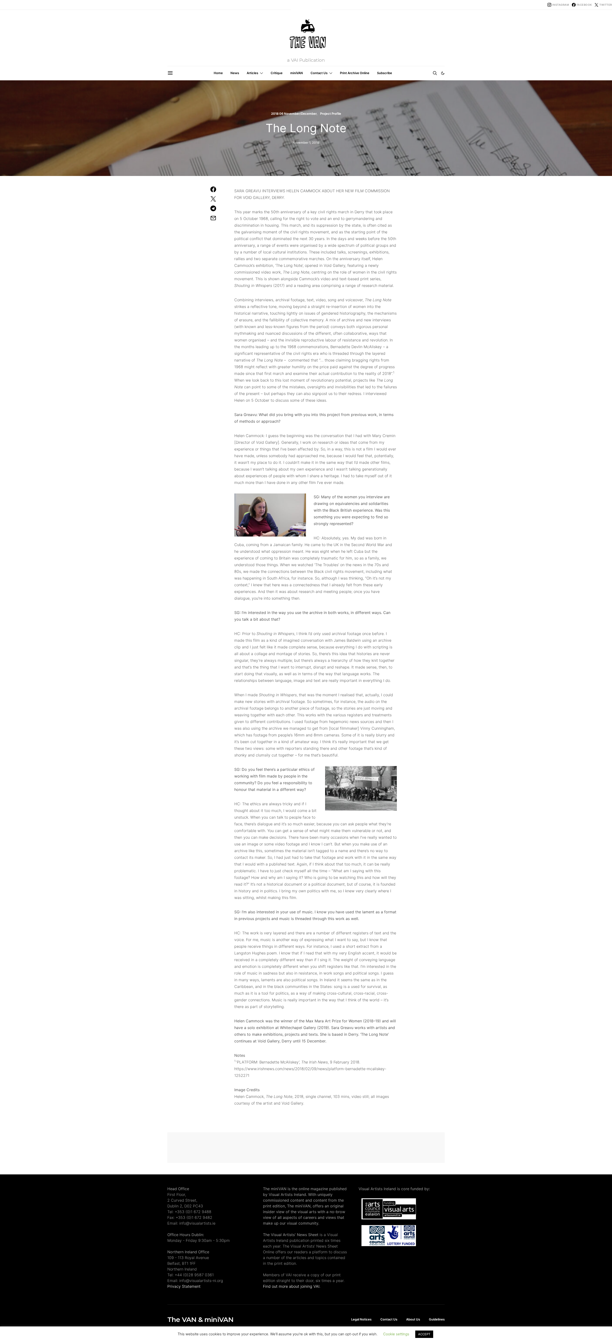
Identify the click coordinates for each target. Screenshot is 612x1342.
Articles (252, 73)
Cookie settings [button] (396, 1334)
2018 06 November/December (294, 113)
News (234, 73)
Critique (277, 73)
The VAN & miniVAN (200, 1319)
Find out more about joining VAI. (291, 1286)
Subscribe (384, 73)
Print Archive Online (354, 73)
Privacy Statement (184, 1286)
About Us (413, 1319)
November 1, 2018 (306, 142)
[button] (443, 73)
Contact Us (319, 73)
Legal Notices (361, 1319)
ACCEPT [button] (424, 1334)
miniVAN (296, 73)
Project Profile (330, 113)
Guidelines (437, 1319)
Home (218, 73)
